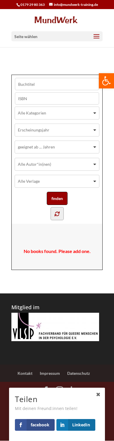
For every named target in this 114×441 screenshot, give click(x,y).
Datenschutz (78, 373)
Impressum (50, 373)
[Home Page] (57, 19)
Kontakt (25, 373)
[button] (106, 80)
